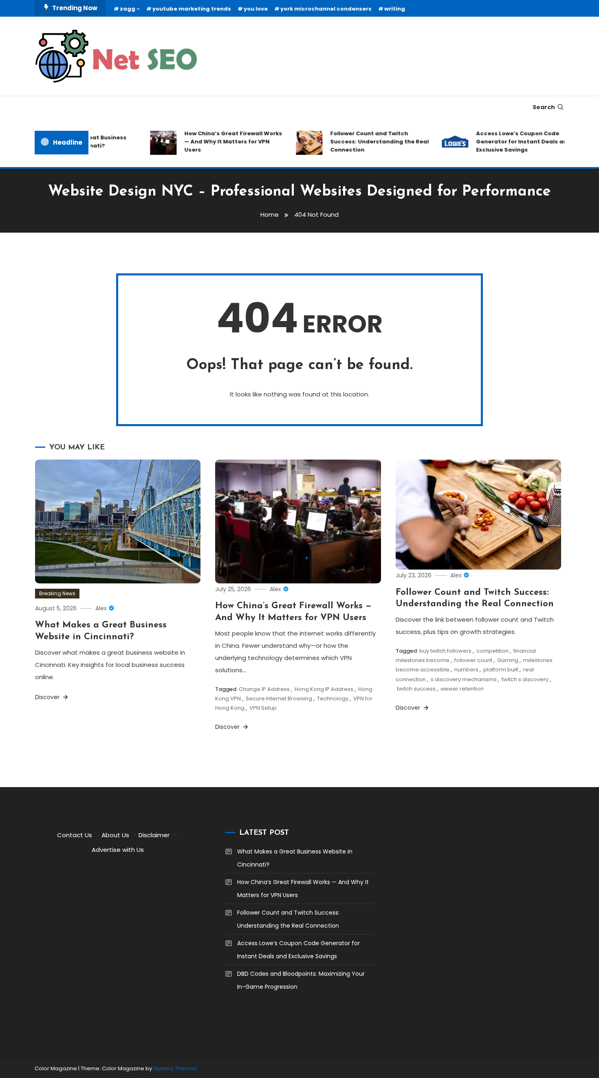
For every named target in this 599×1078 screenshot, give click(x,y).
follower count (473, 660)
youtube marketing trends (191, 9)
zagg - (130, 9)
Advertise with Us (118, 849)
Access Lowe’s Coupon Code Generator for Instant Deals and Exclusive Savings (512, 142)
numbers (466, 669)
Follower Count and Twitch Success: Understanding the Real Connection (368, 142)
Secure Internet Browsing (279, 698)
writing (394, 9)
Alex (101, 608)
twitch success (416, 689)
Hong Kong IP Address (324, 689)
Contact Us (74, 835)
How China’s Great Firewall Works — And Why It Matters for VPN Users (222, 142)
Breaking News (57, 593)
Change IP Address (264, 689)
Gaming (507, 660)
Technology (332, 698)
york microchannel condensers (326, 9)
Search (544, 107)
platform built (500, 669)
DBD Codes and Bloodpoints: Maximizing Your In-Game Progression (301, 980)
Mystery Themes (174, 1068)
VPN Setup (263, 708)
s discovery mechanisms (464, 679)
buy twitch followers (445, 651)
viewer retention (462, 689)
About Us (115, 835)
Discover (48, 697)
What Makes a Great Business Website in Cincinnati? (294, 858)
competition (492, 651)
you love (256, 9)
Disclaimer (154, 835)
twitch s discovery (525, 679)
